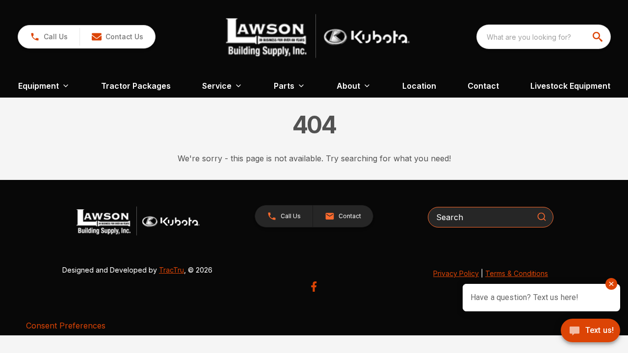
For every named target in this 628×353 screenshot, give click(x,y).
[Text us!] (590, 331)
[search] (598, 36)
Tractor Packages (136, 86)
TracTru (171, 270)
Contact (483, 86)
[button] (48, 37)
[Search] (541, 217)
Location (419, 86)
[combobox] (543, 37)
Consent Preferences (65, 325)
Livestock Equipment (570, 86)
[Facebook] (314, 286)
